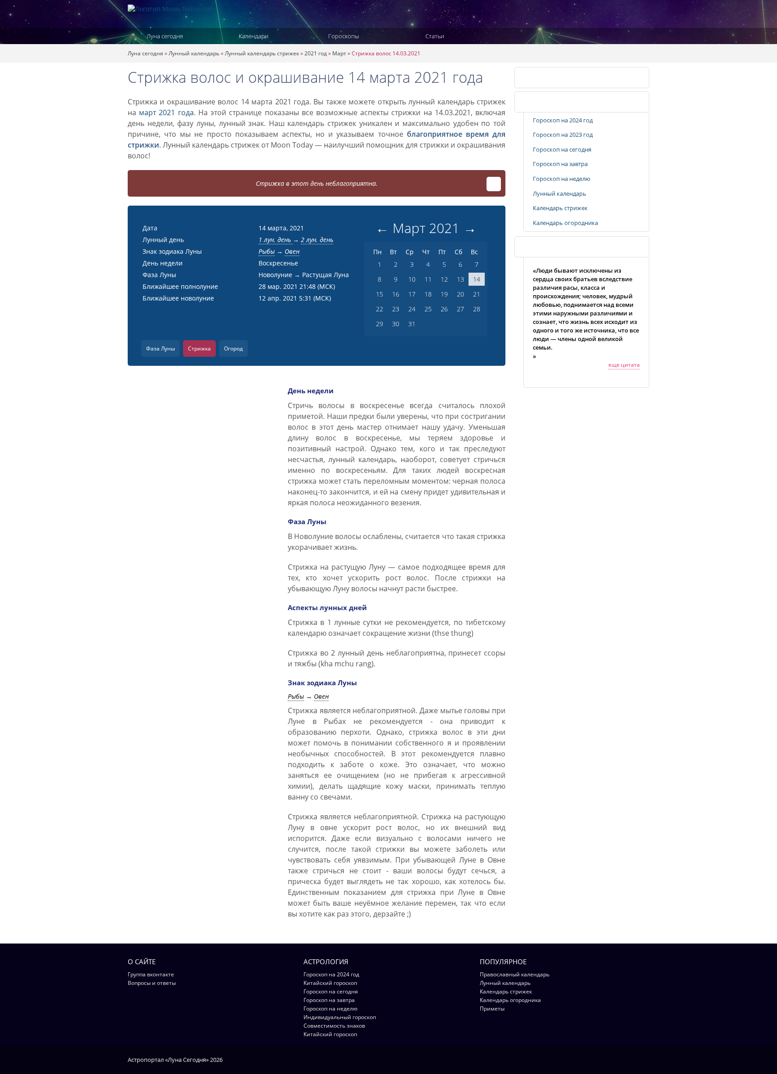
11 (428, 279)
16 (395, 294)
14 (476, 279)
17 (411, 294)
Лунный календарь (194, 53)
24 (411, 309)
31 (411, 323)
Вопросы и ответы (152, 983)
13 (460, 279)
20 (460, 294)
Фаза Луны (160, 348)
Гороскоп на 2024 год (563, 120)
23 (395, 309)
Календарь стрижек (548, 77)
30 (395, 323)
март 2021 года (166, 112)
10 (411, 279)
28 (476, 309)
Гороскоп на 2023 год (563, 134)
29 (379, 323)
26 (444, 309)
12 (444, 279)
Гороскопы (343, 36)
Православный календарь (514, 974)
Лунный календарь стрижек (262, 53)
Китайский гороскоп (330, 983)
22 (379, 309)
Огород (233, 348)
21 (476, 294)
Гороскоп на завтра (560, 164)
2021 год (315, 53)
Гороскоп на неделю (561, 179)
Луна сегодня (165, 36)
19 (444, 294)
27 (460, 309)
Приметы (492, 1008)
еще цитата (624, 364)
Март (339, 53)
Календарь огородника (565, 223)
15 (379, 294)
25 (428, 309)
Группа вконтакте (151, 974)
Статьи (434, 36)
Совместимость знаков (334, 1025)
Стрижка (199, 348)
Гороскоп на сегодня (562, 149)
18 (428, 294)
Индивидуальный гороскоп (340, 1017)
